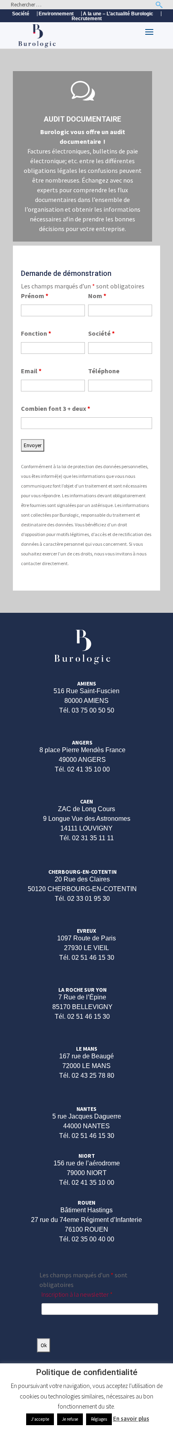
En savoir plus (131, 1418)
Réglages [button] (99, 1419)
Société (20, 13)
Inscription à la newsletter (77, 1294)
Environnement (56, 13)
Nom (97, 296)
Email (31, 371)
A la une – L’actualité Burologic (118, 13)
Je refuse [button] (70, 1419)
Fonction (36, 333)
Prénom (34, 296)
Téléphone (103, 371)
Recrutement (87, 18)
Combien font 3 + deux (55, 408)
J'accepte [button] (40, 1419)
